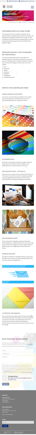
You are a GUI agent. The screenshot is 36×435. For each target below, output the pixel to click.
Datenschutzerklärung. (27, 372)
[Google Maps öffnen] (8, 1)
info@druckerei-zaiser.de (8, 371)
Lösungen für (25, 22)
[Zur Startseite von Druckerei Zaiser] (7, 8)
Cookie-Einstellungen (18, 432)
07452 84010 (30, 344)
